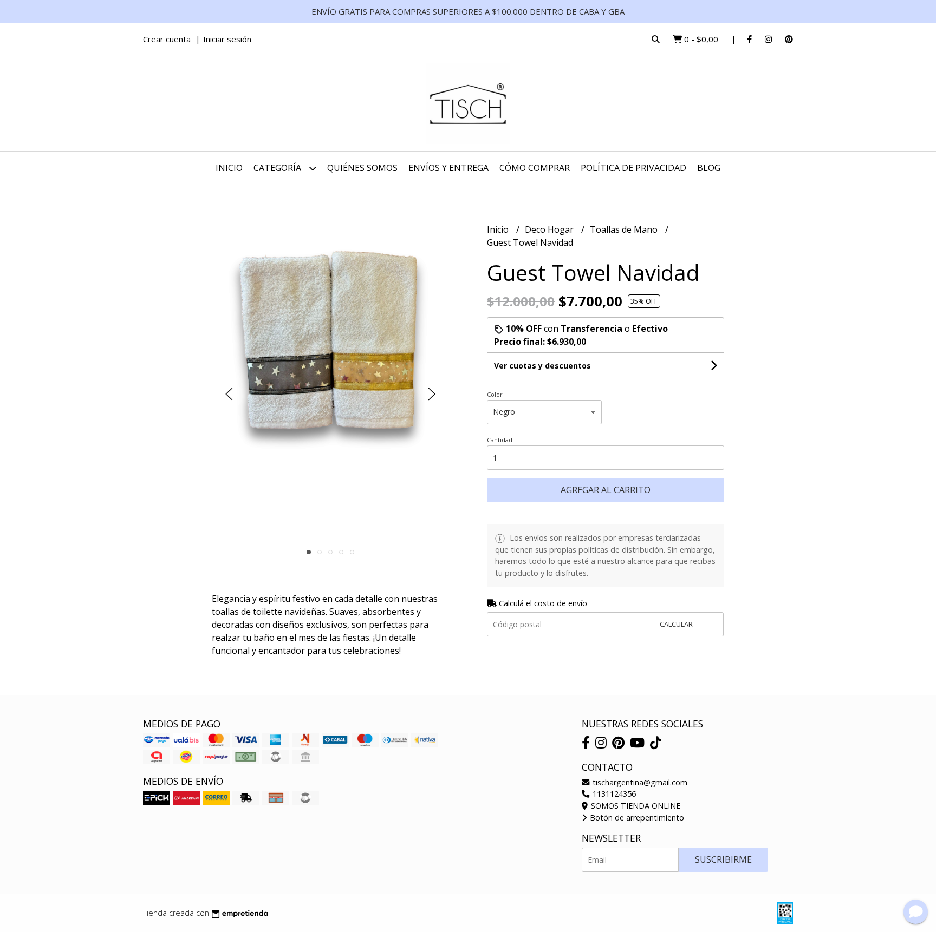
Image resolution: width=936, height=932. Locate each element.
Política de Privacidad (633, 168)
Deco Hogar (550, 229)
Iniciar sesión (227, 39)
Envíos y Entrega (448, 168)
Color (495, 394)
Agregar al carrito (606, 490)
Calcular (676, 624)
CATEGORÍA (278, 168)
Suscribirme (723, 859)
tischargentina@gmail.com (638, 782)
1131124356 (613, 794)
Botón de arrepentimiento (636, 817)
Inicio (229, 168)
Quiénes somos (362, 168)
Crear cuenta (167, 39)
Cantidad (499, 440)
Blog (708, 168)
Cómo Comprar (534, 168)
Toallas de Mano (625, 229)
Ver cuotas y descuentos (542, 365)
